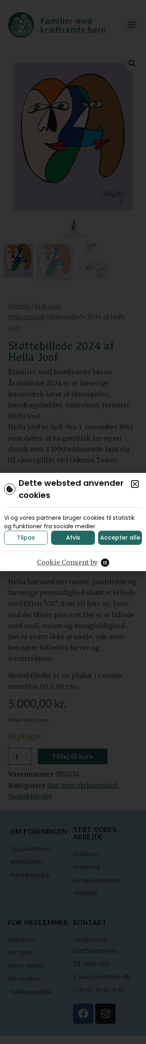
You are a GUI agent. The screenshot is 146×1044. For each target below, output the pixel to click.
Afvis (73, 538)
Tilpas (26, 538)
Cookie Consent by (67, 562)
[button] (135, 484)
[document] (73, 522)
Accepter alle (120, 538)
